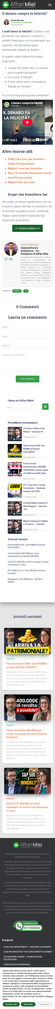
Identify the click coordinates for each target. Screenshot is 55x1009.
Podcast (17, 291)
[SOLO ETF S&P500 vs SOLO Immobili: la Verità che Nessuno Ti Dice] (27, 781)
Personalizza (44, 1004)
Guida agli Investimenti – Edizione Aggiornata (27, 947)
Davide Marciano (30, 244)
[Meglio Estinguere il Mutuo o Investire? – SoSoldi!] (15, 526)
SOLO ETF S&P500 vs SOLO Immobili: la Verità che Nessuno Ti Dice (27, 807)
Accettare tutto (11, 1004)
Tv (26, 291)
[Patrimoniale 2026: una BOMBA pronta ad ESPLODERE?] (15, 451)
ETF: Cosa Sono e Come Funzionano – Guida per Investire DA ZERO (34, 488)
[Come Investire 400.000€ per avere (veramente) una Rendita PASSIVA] (27, 707)
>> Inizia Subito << (27, 228)
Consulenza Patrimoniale (17, 964)
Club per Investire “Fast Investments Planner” (28, 952)
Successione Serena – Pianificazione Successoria (23, 958)
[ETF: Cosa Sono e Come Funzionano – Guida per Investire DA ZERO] (15, 490)
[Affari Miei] (19, 5)
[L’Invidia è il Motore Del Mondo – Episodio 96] (15, 434)
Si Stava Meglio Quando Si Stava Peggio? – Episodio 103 (35, 506)
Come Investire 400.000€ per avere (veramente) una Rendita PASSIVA (26, 733)
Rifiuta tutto (28, 1004)
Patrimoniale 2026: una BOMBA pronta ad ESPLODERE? (34, 448)
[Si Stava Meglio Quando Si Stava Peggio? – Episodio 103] (15, 508)
